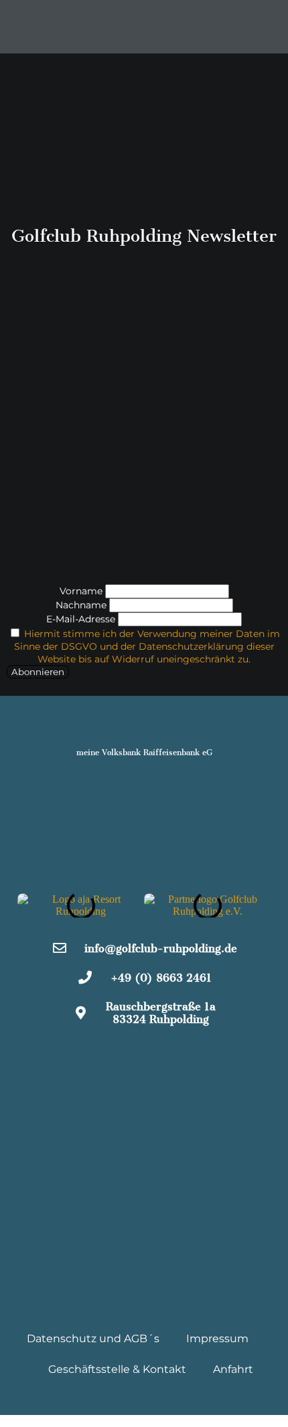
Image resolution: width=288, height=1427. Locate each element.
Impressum (217, 1338)
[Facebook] (104, 1057)
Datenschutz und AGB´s (93, 1338)
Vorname (81, 591)
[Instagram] (144, 1057)
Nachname (81, 605)
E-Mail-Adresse (80, 619)
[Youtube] (184, 1057)
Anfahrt (233, 1369)
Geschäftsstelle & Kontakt (117, 1369)
